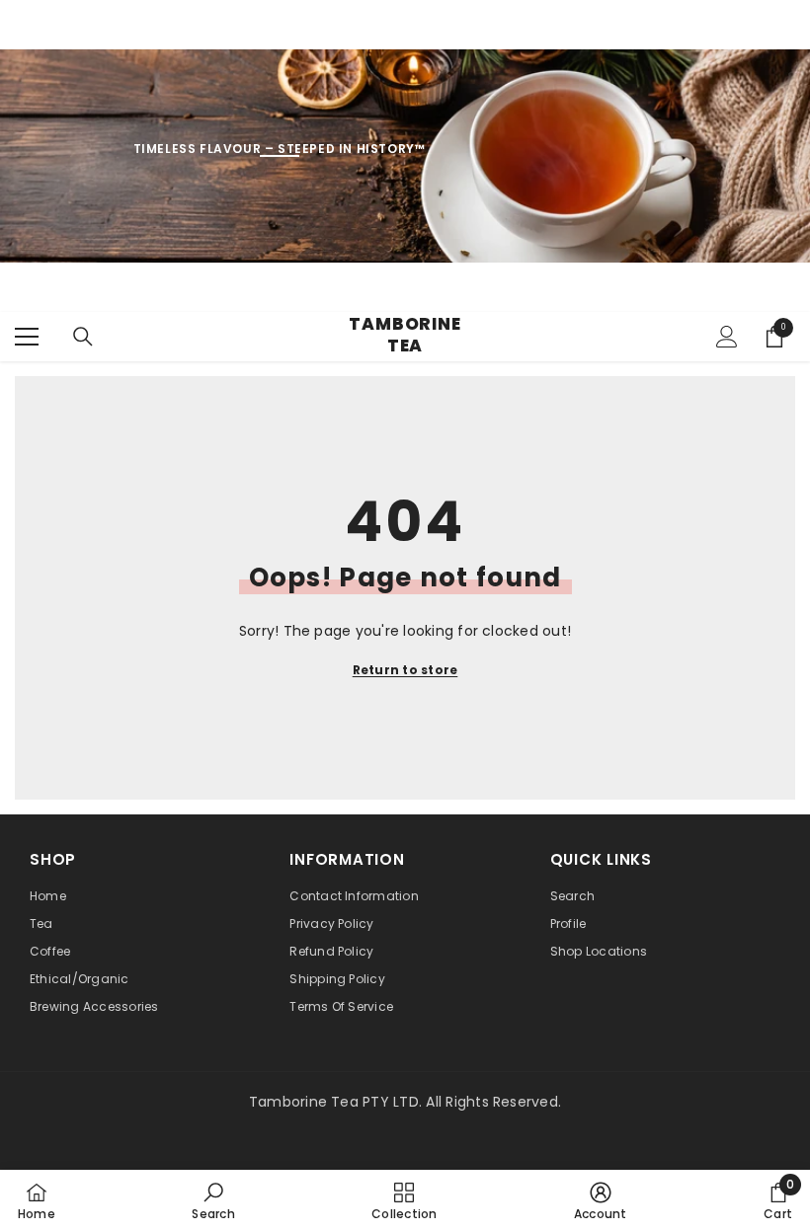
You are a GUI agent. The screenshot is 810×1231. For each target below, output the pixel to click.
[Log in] (727, 336)
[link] (213, 1200)
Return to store (405, 669)
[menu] (27, 336)
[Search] (83, 336)
